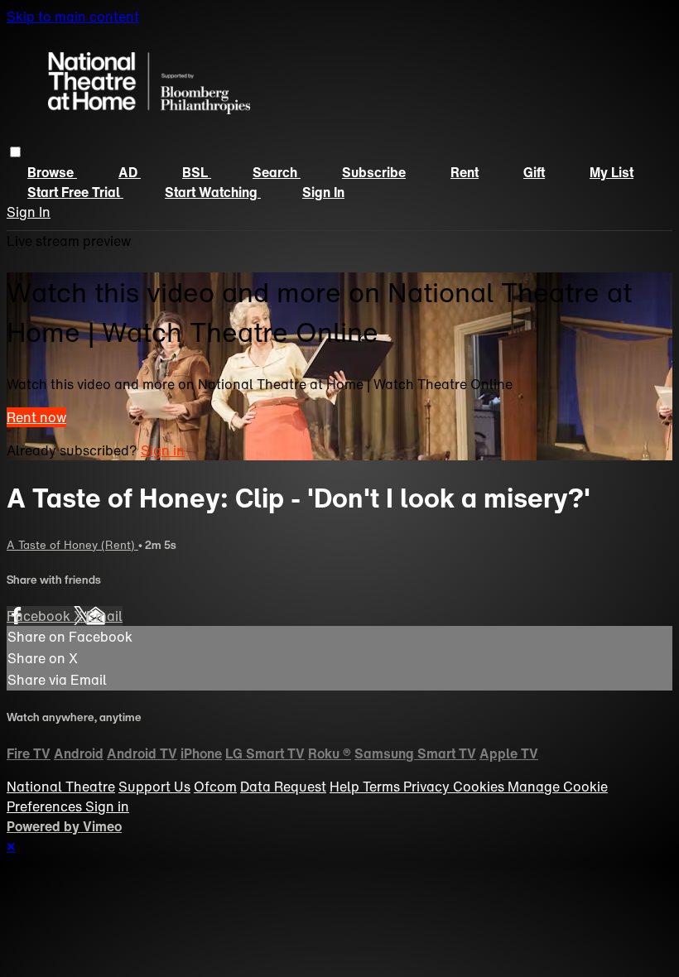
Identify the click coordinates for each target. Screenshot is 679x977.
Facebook (40, 616)
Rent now (36, 417)
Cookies (480, 787)
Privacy (428, 787)
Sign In (29, 212)
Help (346, 787)
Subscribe (374, 172)
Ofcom (215, 787)
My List (611, 172)
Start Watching (213, 192)
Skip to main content (73, 16)
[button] (15, 152)
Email (104, 616)
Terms (383, 787)
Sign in (323, 192)
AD (129, 172)
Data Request (283, 787)
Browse (52, 172)
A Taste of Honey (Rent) (72, 545)
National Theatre (61, 787)
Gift (534, 172)
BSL (196, 172)
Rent (464, 172)
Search (277, 172)
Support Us (154, 787)
